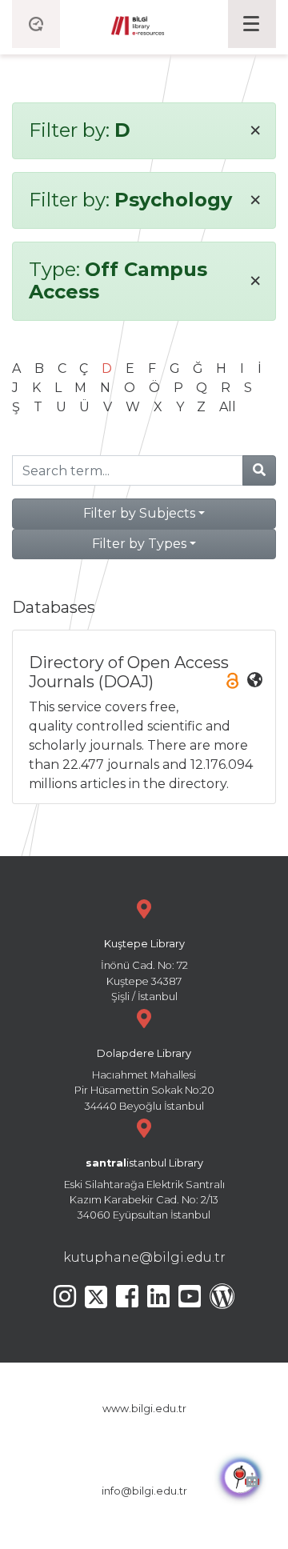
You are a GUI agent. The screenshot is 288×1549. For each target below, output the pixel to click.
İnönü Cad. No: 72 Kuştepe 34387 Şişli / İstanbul (144, 970)
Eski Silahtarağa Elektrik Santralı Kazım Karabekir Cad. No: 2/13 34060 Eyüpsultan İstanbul (144, 1189)
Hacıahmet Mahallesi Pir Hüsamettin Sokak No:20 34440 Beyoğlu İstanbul (144, 1079)
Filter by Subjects (139, 513)
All (227, 406)
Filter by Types (139, 543)
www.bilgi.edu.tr (144, 1409)
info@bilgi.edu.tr (144, 1491)
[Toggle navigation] (252, 24)
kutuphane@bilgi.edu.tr (144, 1257)
